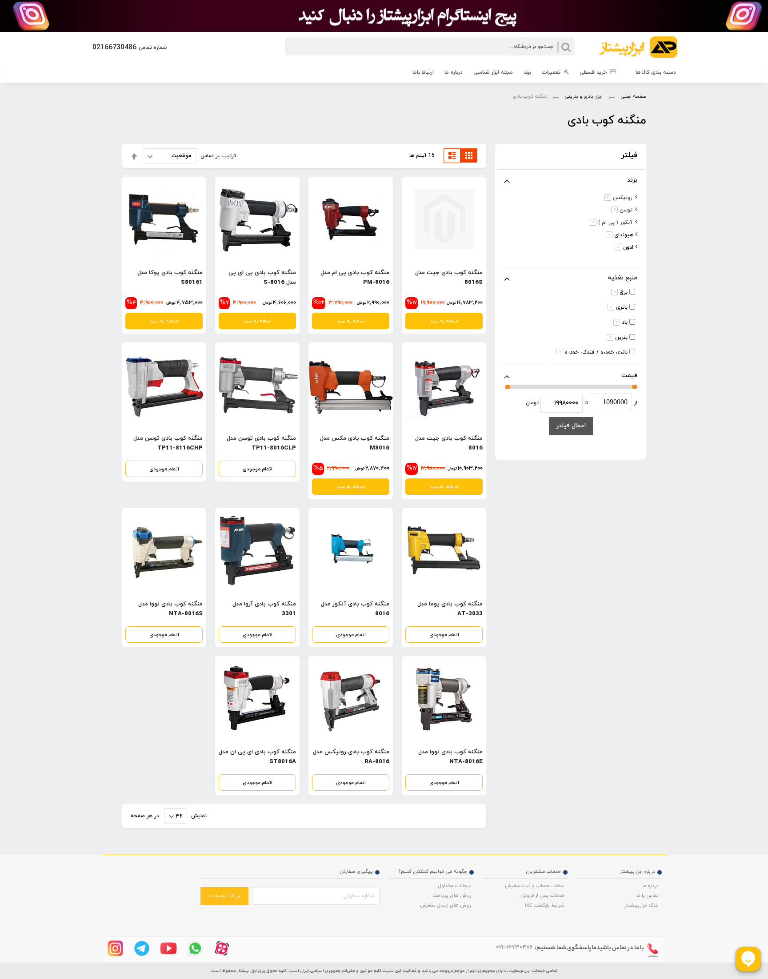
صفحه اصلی (632, 96)
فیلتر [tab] (629, 156)
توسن (620, 210)
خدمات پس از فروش (542, 895)
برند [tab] (632, 180)
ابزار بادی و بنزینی (583, 96)
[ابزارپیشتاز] (634, 49)
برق (621, 292)
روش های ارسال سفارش (445, 905)
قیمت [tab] (629, 375)
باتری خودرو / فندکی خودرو (593, 352)
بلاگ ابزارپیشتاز (641, 905)
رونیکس (616, 197)
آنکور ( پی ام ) (609, 222)
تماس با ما (647, 895)
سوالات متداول (454, 885)
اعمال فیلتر (571, 426)
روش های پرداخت (451, 895)
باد (622, 322)
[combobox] (429, 46)
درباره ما (650, 885)
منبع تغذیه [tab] (622, 278)
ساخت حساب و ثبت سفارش (534, 885)
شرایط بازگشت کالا (544, 905)
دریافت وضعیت (224, 895)
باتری (619, 307)
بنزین (618, 337)
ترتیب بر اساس (218, 155)
